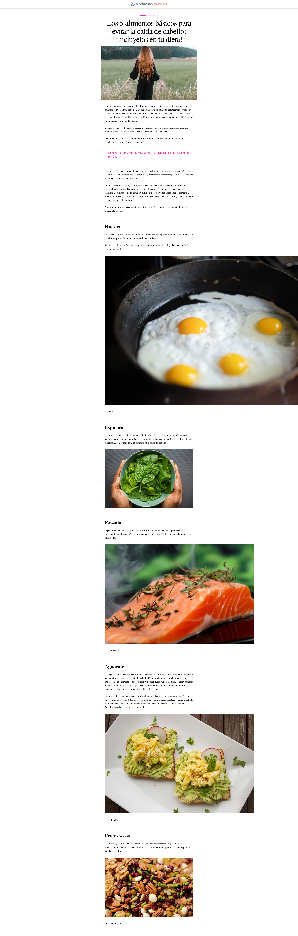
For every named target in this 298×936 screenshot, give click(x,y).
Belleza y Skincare (149, 16)
